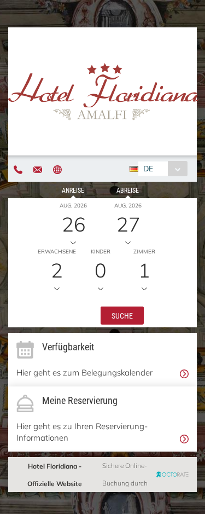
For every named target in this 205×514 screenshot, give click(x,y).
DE (148, 168)
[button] (122, 315)
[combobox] (162, 168)
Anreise (73, 190)
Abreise (127, 190)
